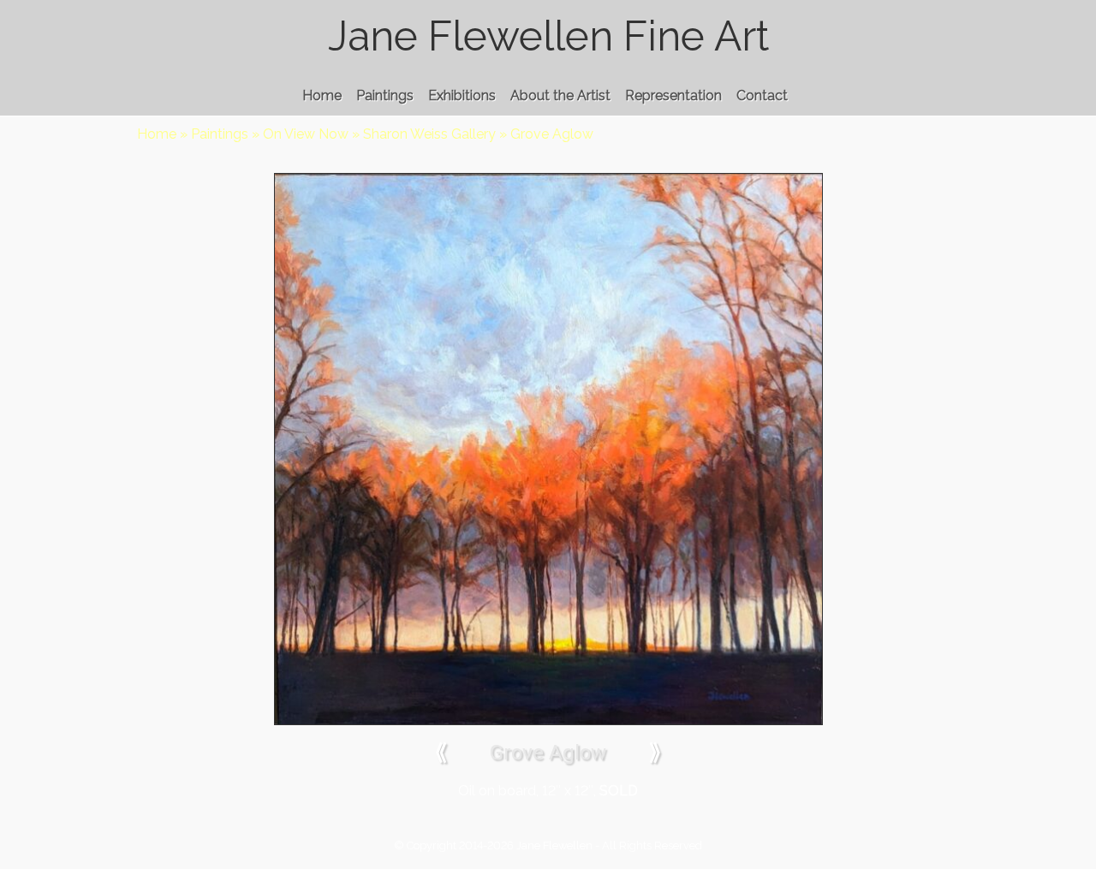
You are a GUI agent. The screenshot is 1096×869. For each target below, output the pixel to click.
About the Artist (560, 95)
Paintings (385, 95)
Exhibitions (462, 95)
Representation (673, 95)
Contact (762, 95)
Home (322, 95)
